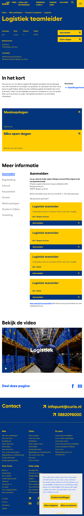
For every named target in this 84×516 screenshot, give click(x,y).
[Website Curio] (5, 3)
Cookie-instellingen (60, 497)
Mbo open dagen (17, 133)
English (4, 508)
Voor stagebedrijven (9, 490)
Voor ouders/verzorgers (10, 452)
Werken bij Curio (40, 3)
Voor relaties (6, 476)
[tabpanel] (56, 240)
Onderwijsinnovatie (9, 478)
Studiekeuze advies (36, 481)
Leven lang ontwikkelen (64, 435)
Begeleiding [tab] (8, 180)
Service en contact (36, 473)
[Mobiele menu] (80, 3)
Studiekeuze (6, 441)
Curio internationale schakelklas (67, 444)
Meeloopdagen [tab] (10, 203)
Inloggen (64, 2)
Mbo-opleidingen (15, 12)
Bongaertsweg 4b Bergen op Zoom (15, 59)
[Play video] (42, 350)
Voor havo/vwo (7, 449)
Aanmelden (65, 32)
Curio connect (34, 460)
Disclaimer (6, 505)
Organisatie (6, 473)
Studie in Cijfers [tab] (11, 209)
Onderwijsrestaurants (10, 460)
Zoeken (31, 478)
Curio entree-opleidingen (64, 438)
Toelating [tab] (7, 215)
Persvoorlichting (34, 492)
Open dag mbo (8, 444)
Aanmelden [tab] (8, 174)
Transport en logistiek (33, 12)
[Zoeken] (72, 2)
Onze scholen (34, 435)
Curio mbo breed (61, 441)
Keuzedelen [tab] (8, 191)
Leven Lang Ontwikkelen (23, 3)
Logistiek (47, 12)
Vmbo (14, 2)
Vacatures (6, 484)
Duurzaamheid (7, 492)
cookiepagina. (60, 513)
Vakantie (5, 481)
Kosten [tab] (6, 197)
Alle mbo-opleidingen (10, 435)
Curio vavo (59, 449)
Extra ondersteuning (36, 484)
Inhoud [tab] (6, 185)
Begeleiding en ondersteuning (13, 455)
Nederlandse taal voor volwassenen (63, 453)
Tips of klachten (34, 487)
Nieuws (4, 470)
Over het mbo (7, 438)
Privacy (4, 502)
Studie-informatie (8, 458)
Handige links (52, 3)
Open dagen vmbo (36, 444)
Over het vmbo (34, 438)
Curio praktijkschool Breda (65, 446)
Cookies (5, 498)
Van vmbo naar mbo (36, 455)
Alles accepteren (68, 505)
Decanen (32, 458)
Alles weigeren (51, 505)
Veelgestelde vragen (36, 476)
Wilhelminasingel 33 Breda (11, 57)
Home (4, 12)
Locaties (5, 487)
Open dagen (65, 39)
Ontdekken (33, 441)
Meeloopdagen (16, 112)
